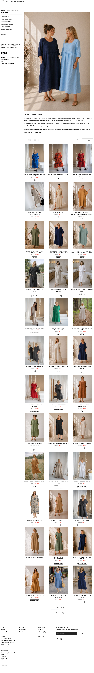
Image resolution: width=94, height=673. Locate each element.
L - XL (36, 295)
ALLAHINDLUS (4, 34)
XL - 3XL (34, 525)
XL (33, 218)
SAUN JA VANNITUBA (6, 32)
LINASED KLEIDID (5, 16)
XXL (36, 218)
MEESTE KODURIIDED (6, 21)
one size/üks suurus (34, 332)
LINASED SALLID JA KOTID (7, 24)
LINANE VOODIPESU (5, 26)
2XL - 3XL (58, 448)
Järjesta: (79, 140)
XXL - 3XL (58, 602)
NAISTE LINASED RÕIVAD (13, 10)
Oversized (82, 218)
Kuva (25, 140)
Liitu (82, 633)
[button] (28, 140)
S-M (33, 295)
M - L (58, 371)
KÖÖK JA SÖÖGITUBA (6, 29)
